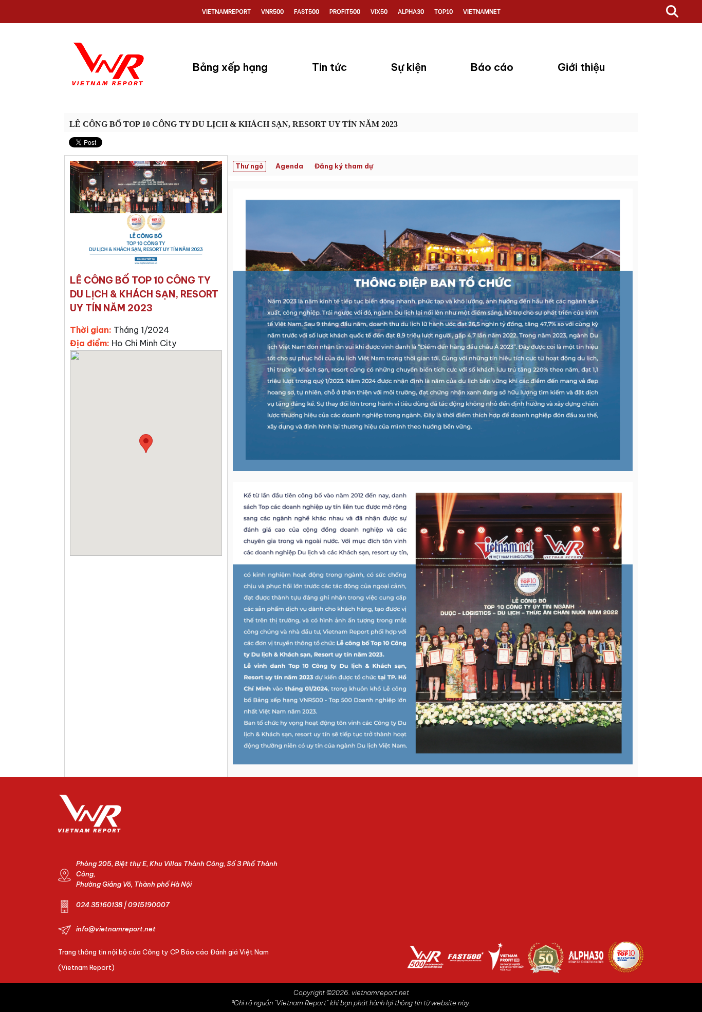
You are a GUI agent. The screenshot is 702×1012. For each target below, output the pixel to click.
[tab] (252, 167)
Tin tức (329, 67)
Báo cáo (492, 67)
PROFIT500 (344, 11)
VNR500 (272, 11)
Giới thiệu (581, 67)
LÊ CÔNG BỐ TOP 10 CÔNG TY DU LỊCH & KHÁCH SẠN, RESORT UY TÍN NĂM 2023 (233, 124)
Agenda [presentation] (289, 166)
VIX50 (379, 11)
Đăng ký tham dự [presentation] (344, 166)
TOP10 (443, 11)
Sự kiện (409, 67)
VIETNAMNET (482, 11)
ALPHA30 (411, 11)
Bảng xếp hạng (230, 67)
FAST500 (306, 11)
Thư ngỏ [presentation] (249, 166)
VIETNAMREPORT (226, 11)
